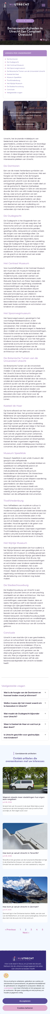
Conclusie (10, 89)
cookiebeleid (8, 988)
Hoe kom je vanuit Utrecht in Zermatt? (21, 907)
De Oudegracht (13, 62)
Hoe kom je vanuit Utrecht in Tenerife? (21, 853)
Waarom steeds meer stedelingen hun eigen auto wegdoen (24, 798)
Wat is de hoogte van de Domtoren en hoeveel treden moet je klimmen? (25, 694)
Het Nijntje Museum (14, 83)
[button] (43, 5)
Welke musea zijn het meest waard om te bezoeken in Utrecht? (25, 704)
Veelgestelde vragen (14, 93)
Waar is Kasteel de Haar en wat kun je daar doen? (25, 725)
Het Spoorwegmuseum (16, 68)
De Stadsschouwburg (15, 86)
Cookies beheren (25, 1008)
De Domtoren (12, 59)
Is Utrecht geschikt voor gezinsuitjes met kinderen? (25, 736)
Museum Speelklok (14, 77)
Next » (26, 932)
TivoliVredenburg (13, 80)
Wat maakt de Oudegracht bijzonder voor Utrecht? (25, 715)
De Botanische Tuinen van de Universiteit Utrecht (26, 71)
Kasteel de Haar (13, 74)
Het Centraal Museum (15, 65)
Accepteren (25, 1001)
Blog (45, 40)
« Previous (10, 929)
